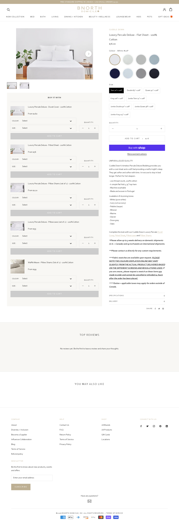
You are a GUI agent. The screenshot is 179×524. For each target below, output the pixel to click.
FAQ (61, 430)
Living (55, 17)
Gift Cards (106, 435)
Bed (32, 17)
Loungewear (123, 17)
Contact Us (64, 425)
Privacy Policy (65, 444)
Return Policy (65, 435)
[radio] (115, 59)
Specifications (116, 296)
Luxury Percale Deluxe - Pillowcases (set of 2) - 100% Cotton (53, 222)
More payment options (137, 154)
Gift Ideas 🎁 (165, 17)
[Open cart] (170, 9)
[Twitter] (159, 308)
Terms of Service (18, 449)
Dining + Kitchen (73, 17)
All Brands (106, 425)
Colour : (15, 121)
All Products (107, 430)
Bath (43, 17)
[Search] (8, 9)
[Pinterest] (163, 308)
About (14, 425)
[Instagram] (154, 426)
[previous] (20, 54)
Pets (149, 17)
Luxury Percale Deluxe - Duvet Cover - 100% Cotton (50, 107)
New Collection (15, 17)
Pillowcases (131, 236)
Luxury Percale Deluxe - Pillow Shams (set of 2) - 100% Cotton (54, 184)
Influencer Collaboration (21, 440)
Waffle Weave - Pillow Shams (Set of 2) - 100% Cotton (50, 263)
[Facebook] (155, 308)
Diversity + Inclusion (19, 430)
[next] (88, 54)
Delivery (113, 301)
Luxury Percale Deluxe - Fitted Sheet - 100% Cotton (49, 145)
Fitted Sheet (120, 236)
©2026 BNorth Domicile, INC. (69, 513)
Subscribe (21, 487)
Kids (139, 17)
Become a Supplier (19, 435)
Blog (13, 444)
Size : (14, 128)
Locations (106, 440)
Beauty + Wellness (99, 17)
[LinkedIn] (167, 426)
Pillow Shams (145, 236)
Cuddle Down (116, 30)
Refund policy (17, 454)
